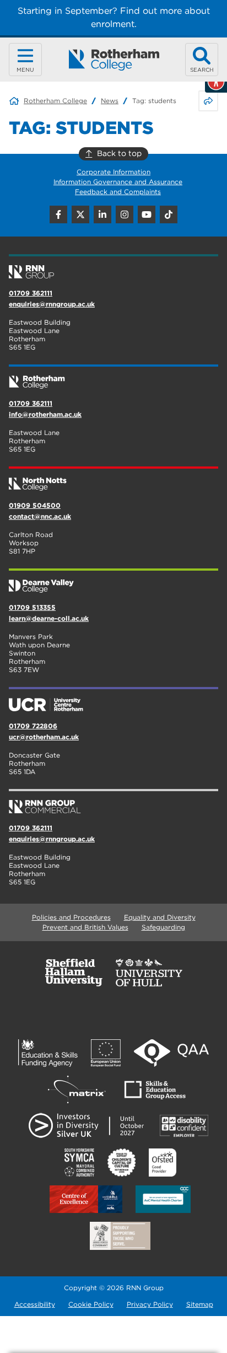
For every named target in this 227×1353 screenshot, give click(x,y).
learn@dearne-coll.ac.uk (49, 618)
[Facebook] (58, 214)
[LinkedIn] (102, 214)
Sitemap (199, 1304)
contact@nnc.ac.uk (40, 516)
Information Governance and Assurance (117, 182)
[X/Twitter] (80, 214)
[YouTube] (146, 214)
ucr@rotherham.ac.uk (44, 737)
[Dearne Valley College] (113, 582)
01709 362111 (30, 293)
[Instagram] (124, 214)
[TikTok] (168, 214)
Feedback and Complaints (118, 191)
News (109, 100)
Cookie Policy (91, 1304)
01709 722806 (33, 726)
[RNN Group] (113, 267)
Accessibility (34, 1304)
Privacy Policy (150, 1304)
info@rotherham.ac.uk (45, 414)
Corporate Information (113, 172)
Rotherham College (55, 100)
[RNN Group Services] (113, 802)
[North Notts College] (113, 480)
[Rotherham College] (114, 60)
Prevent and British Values (85, 927)
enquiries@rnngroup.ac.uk (52, 304)
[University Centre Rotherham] (113, 700)
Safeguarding (163, 927)
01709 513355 (32, 607)
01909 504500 (35, 505)
